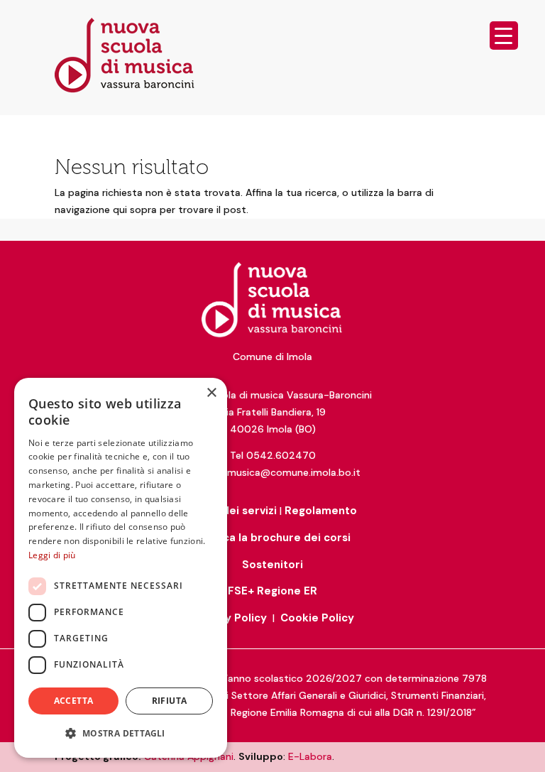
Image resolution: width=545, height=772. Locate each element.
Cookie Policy (317, 618)
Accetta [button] (74, 701)
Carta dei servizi (233, 511)
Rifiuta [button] (169, 701)
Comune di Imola (272, 356)
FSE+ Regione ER (272, 591)
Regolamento (321, 511)
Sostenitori (272, 565)
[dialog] (120, 568)
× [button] (211, 393)
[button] (120, 734)
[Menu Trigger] (504, 35)
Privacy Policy (229, 618)
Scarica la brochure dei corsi (273, 538)
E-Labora (310, 756)
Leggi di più (52, 555)
